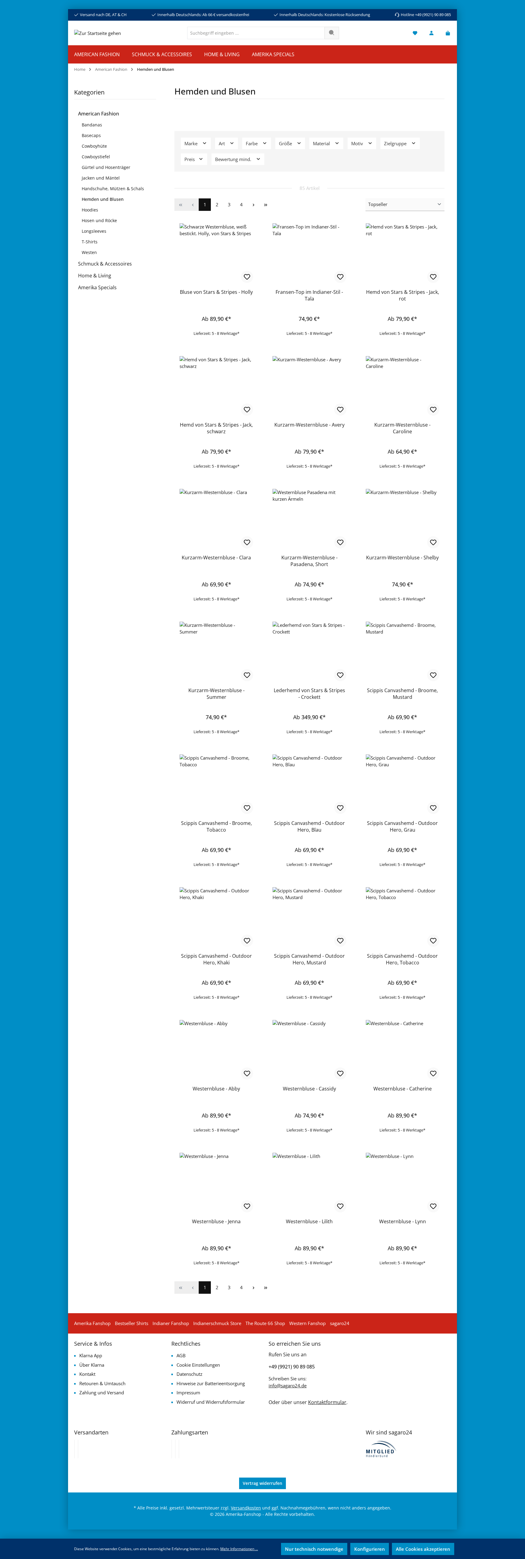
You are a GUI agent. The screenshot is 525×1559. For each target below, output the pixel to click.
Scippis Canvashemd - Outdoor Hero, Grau (402, 826)
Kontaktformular (327, 1402)
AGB (181, 1355)
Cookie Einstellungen (198, 1365)
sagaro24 (339, 1323)
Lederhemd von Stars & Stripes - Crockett (309, 693)
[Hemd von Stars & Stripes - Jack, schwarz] (216, 386)
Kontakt (87, 1374)
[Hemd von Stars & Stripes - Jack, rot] (402, 253)
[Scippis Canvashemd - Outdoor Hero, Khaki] (216, 917)
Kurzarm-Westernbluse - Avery (309, 424)
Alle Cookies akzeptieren (423, 1549)
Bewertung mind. (233, 159)
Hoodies (90, 210)
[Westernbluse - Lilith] (309, 1183)
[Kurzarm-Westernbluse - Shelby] (402, 519)
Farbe (252, 143)
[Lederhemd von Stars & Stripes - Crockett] (309, 652)
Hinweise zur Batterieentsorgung (211, 1383)
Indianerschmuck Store (217, 1323)
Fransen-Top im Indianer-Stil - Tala (309, 295)
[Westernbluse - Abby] (216, 1050)
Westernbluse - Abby (216, 1088)
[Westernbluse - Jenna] (216, 1183)
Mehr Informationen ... (239, 1548)
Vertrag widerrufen (262, 1483)
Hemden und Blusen (103, 199)
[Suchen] (331, 33)
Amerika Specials (97, 287)
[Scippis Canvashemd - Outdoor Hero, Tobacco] (402, 917)
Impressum (188, 1392)
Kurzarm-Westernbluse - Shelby (402, 557)
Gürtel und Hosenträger (106, 167)
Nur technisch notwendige (314, 1549)
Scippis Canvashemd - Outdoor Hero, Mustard (309, 959)
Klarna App (90, 1355)
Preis (190, 159)
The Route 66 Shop (265, 1323)
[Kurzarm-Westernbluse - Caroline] (402, 386)
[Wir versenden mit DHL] (74, 1449)
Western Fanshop (307, 1323)
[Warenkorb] (446, 33)
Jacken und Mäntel (101, 178)
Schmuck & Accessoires (105, 263)
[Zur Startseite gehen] (97, 32)
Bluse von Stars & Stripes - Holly (216, 292)
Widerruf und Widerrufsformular (211, 1402)
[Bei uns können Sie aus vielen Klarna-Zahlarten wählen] (171, 1449)
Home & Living (94, 275)
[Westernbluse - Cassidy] (309, 1050)
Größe (286, 143)
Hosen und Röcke (99, 220)
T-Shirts (90, 242)
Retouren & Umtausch (102, 1383)
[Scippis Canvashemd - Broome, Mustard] (402, 652)
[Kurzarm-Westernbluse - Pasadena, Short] (309, 519)
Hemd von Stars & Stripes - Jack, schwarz (216, 428)
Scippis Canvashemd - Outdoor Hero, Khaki (216, 959)
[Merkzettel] (415, 33)
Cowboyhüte (94, 146)
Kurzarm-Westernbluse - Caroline (402, 428)
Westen (89, 252)
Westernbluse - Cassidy (309, 1088)
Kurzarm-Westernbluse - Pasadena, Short (309, 561)
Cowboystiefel (96, 157)
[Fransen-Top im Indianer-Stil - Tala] (309, 253)
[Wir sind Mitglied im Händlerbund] (381, 1448)
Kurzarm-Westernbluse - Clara (216, 557)
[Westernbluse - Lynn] (402, 1183)
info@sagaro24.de (288, 1385)
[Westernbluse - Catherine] (402, 1050)
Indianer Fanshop (171, 1323)
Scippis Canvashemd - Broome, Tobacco (216, 826)
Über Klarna (91, 1365)
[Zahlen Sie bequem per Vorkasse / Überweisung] (175, 1449)
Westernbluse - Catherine (402, 1088)
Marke (191, 143)
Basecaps (91, 135)
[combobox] (256, 33)
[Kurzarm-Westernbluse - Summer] (216, 652)
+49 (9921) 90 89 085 (292, 1366)
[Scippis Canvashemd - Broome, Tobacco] (216, 784)
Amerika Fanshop (92, 1323)
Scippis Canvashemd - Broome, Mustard (402, 693)
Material (322, 143)
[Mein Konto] (431, 33)
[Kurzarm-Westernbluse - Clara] (216, 519)
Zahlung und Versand (101, 1392)
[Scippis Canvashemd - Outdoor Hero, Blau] (309, 784)
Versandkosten (246, 1508)
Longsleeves (94, 231)
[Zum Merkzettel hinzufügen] (247, 277)
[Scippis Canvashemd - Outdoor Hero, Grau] (402, 784)
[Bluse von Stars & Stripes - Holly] (216, 253)
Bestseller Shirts (131, 1323)
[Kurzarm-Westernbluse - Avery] (309, 386)
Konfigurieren (369, 1549)
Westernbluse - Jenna (216, 1221)
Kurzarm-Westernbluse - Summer (216, 693)
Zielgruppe (396, 143)
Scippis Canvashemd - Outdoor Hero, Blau (309, 826)
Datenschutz (189, 1374)
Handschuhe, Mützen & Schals (113, 188)
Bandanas (92, 125)
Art (222, 143)
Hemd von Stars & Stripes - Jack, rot (402, 295)
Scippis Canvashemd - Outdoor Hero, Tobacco (402, 959)
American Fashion (98, 113)
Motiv (357, 143)
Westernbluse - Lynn (402, 1221)
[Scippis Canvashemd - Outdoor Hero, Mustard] (309, 917)
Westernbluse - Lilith (309, 1221)
